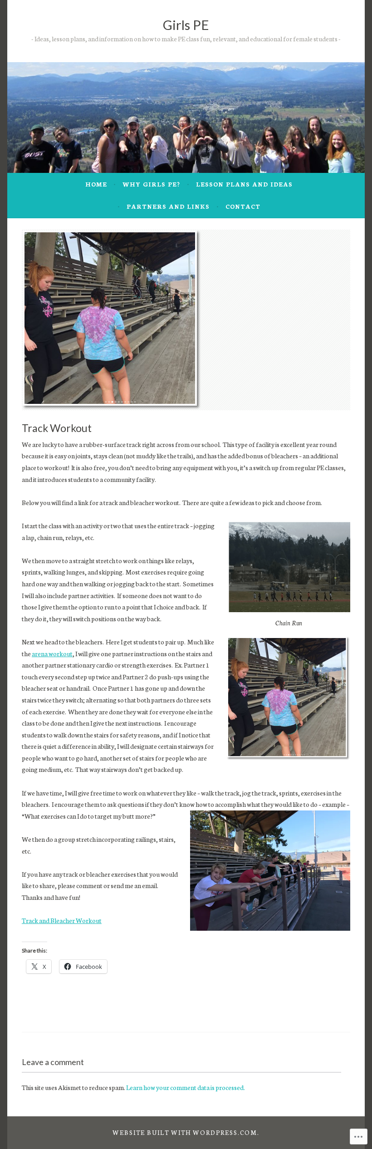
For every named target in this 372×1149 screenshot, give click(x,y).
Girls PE (186, 25)
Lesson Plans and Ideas (244, 184)
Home (96, 184)
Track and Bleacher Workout (62, 920)
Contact (242, 206)
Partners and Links (168, 206)
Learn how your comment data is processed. (185, 1087)
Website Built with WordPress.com (185, 1132)
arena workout (52, 653)
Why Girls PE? (151, 184)
